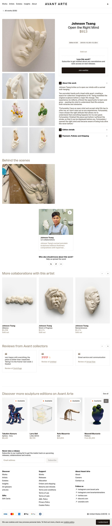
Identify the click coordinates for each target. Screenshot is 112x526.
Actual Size (90, 362)
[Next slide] (108, 273)
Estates (19, 4)
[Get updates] (70, 212)
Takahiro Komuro (9, 434)
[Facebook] (56, 264)
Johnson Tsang (83, 24)
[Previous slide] (102, 273)
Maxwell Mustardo (92, 434)
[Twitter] (51, 264)
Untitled (53, 362)
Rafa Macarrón (63, 434)
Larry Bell (34, 434)
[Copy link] (61, 264)
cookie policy (69, 522)
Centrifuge (17, 368)
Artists (11, 4)
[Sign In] (108, 4)
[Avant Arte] (56, 4)
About (34, 4)
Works (4, 4)
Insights (27, 4)
